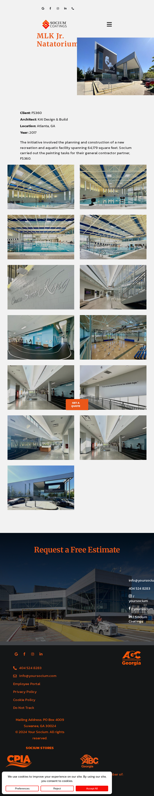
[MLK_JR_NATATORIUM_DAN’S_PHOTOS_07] (113, 337)
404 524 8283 (139, 588)
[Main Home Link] (62, 24)
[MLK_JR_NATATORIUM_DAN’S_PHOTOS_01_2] (41, 488)
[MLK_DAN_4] (113, 237)
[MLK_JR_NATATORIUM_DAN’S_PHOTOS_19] (113, 387)
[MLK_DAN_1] (41, 187)
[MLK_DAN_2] (113, 187)
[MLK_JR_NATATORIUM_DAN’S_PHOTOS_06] (41, 337)
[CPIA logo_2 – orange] (19, 757)
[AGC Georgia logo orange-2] (131, 652)
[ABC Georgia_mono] (89, 756)
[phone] (73, 8)
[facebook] (50, 8)
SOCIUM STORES (40, 748)
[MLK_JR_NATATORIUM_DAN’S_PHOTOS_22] (113, 437)
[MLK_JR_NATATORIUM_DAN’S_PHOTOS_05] (113, 287)
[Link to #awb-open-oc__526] (109, 24)
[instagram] (58, 8)
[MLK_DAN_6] (41, 287)
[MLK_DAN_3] (41, 237)
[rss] (43, 8)
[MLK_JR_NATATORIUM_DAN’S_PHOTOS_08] (41, 387)
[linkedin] (65, 8)
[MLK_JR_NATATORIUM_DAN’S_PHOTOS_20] (41, 437)
